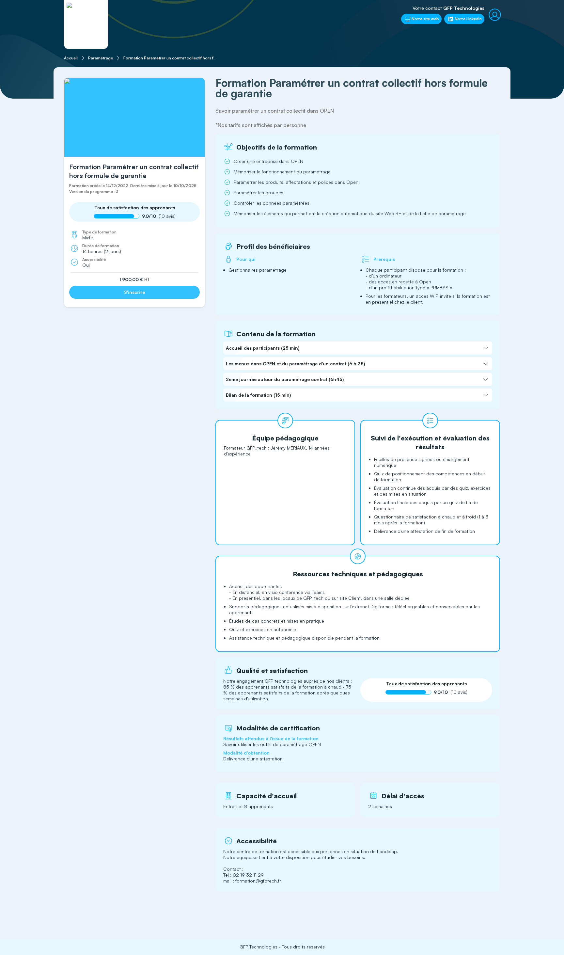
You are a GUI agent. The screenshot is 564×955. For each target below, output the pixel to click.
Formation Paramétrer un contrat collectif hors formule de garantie (171, 58)
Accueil (71, 58)
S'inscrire (134, 292)
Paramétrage (100, 58)
